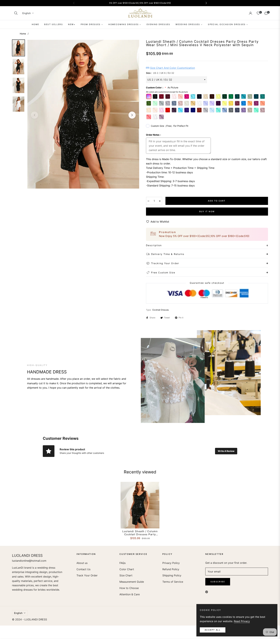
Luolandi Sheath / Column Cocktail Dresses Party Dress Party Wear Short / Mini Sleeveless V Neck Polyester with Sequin (140, 533)
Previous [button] (34, 115)
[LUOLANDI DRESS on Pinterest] (206, 591)
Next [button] (132, 115)
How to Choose (129, 588)
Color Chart (126, 569)
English (26, 13)
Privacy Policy (171, 563)
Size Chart (125, 575)
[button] (16, 13)
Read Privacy (242, 621)
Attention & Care (129, 594)
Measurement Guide (131, 581)
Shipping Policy (171, 575)
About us (82, 563)
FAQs (122, 563)
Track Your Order (87, 575)
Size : (160, 73)
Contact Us (83, 569)
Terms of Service (172, 581)
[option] (83, 114)
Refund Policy (170, 569)
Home (23, 33)
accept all (213, 630)
